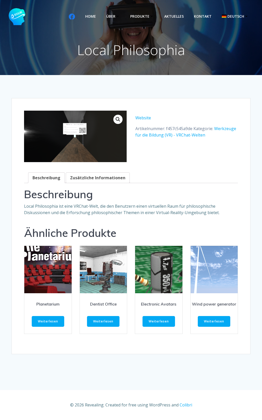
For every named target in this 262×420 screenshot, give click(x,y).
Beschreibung (46, 178)
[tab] (46, 177)
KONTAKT (203, 16)
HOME (90, 16)
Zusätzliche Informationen (97, 178)
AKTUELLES (174, 16)
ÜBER (110, 16)
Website (143, 118)
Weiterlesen (48, 321)
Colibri (186, 405)
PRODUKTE (139, 16)
